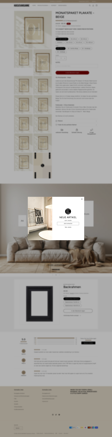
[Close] (82, 199)
